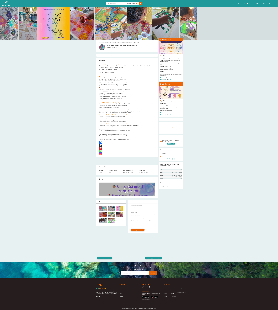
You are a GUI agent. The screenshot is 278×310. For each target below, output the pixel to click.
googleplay (153, 296)
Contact (121, 290)
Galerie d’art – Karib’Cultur (153, 258)
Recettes (172, 288)
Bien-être (172, 293)
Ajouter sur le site (241, 3)
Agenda (165, 288)
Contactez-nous (165, 156)
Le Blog (269, 3)
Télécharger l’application (146, 299)
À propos (121, 288)
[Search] (140, 3)
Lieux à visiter (173, 296)
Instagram (149, 287)
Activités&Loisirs (167, 299)
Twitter (145, 287)
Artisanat (172, 290)
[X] (100, 145)
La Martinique (179, 288)
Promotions (173, 299)
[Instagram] (100, 153)
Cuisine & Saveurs (180, 294)
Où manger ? (166, 290)
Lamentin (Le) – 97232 (166, 141)
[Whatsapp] (100, 151)
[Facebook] (100, 142)
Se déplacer (166, 296)
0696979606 (164, 153)
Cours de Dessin (123, 42)
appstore (143, 296)
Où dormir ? (166, 293)
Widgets (121, 296)
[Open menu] (274, 3)
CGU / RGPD (122, 299)
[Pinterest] (100, 148)
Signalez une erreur (140, 308)
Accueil (100, 42)
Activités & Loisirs (107, 42)
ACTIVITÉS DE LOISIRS (115, 42)
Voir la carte (171, 143)
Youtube (147, 287)
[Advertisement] (127, 160)
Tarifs (121, 293)
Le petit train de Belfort (105, 258)
